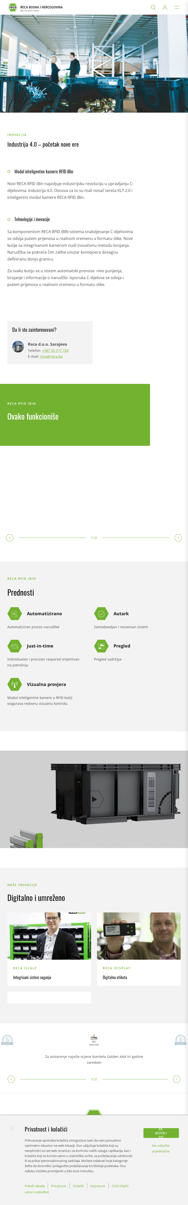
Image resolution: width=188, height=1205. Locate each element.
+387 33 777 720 (55, 350)
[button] (11, 1079)
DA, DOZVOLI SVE (161, 1133)
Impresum (97, 1186)
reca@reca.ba (51, 356)
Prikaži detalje (35, 1186)
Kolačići (78, 1186)
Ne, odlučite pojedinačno (161, 1148)
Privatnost (58, 1186)
